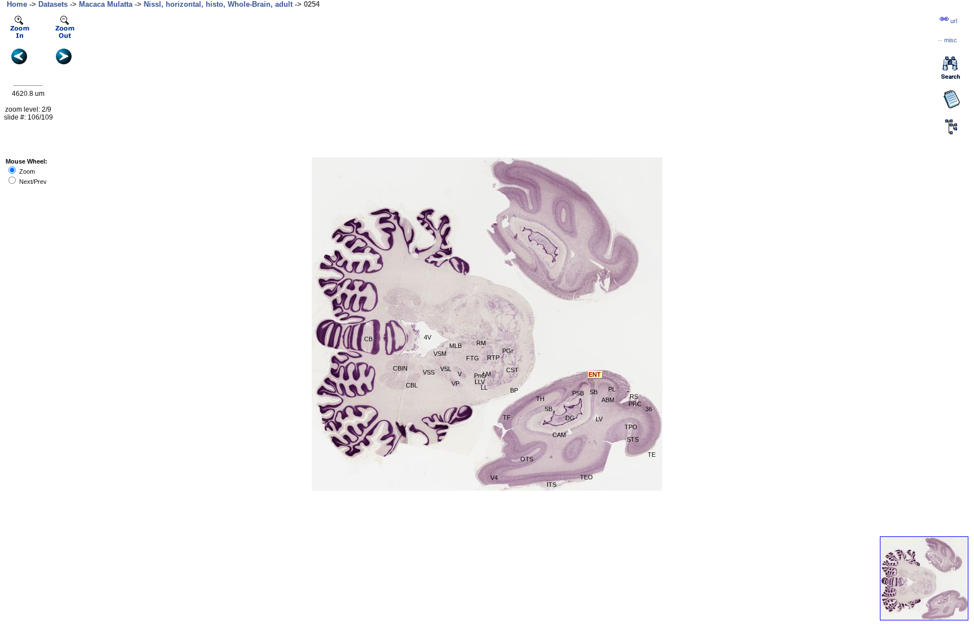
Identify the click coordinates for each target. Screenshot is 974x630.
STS (633, 439)
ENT (594, 374)
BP (514, 390)
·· (947, 40)
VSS (429, 372)
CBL (412, 385)
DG (570, 418)
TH (540, 398)
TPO (631, 427)
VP (455, 383)
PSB (578, 393)
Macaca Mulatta (105, 4)
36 (648, 409)
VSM (439, 353)
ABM (607, 399)
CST (512, 370)
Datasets (53, 4)
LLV (480, 381)
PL (612, 389)
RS (634, 396)
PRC (634, 403)
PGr (507, 350)
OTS (526, 459)
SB (593, 392)
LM (486, 374)
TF (507, 417)
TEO (586, 477)
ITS (551, 484)
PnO (480, 375)
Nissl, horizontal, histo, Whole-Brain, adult (218, 4)
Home (17, 4)
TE (652, 454)
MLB (455, 345)
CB (368, 339)
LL (484, 387)
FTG (472, 358)
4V (427, 337)
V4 (494, 477)
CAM (559, 434)
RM (481, 343)
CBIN (400, 368)
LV (599, 419)
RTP (493, 357)
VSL (445, 368)
